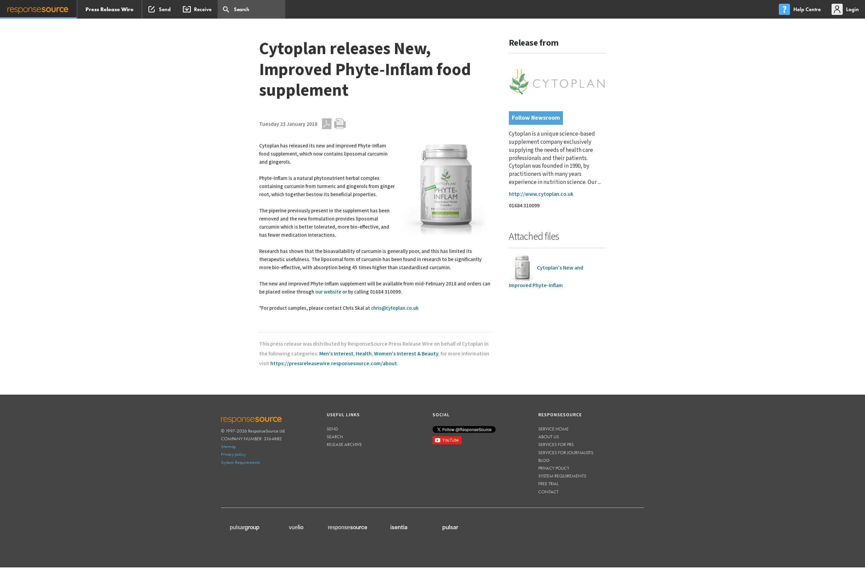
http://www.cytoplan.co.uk (541, 194)
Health (364, 353)
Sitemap (228, 446)
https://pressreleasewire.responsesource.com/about (333, 363)
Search (335, 437)
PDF (326, 123)
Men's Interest (336, 353)
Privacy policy (233, 454)
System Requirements (240, 462)
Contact (548, 492)
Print (340, 123)
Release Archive (344, 444)
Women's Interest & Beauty (406, 353)
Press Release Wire (109, 9)
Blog (544, 460)
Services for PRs (556, 444)
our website (328, 292)
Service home (553, 429)
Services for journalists (565, 452)
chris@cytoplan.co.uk (395, 308)
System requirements (562, 476)
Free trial (548, 484)
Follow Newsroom (536, 118)
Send (332, 429)
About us (548, 437)
